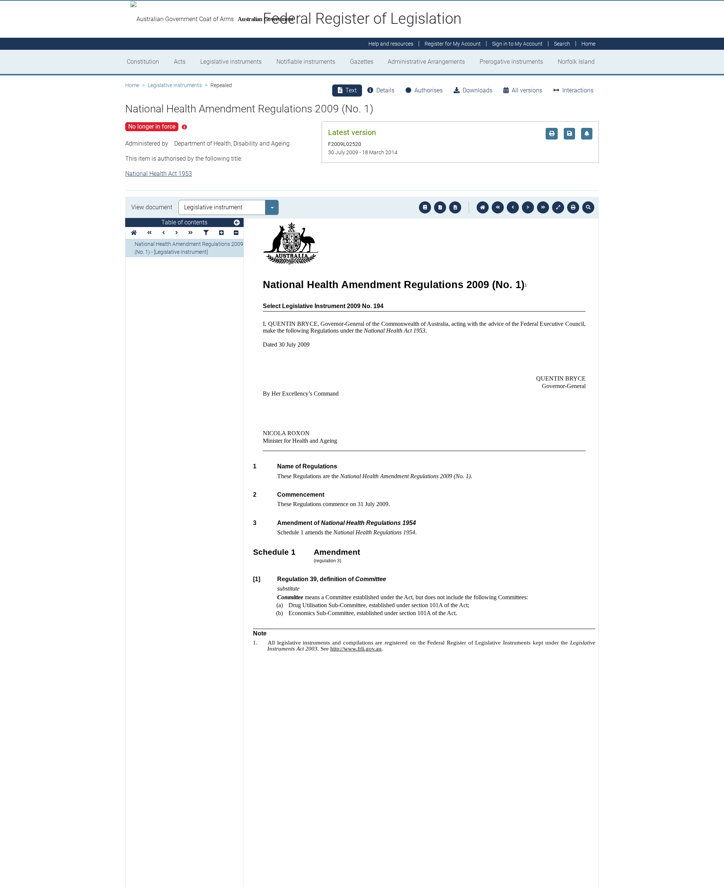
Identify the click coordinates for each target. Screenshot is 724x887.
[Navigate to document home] (483, 207)
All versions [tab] (527, 90)
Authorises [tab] (428, 90)
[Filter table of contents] (206, 233)
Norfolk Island (576, 61)
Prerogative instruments (511, 61)
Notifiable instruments (305, 61)
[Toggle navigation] (237, 223)
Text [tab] (351, 90)
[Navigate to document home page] (133, 233)
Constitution (143, 61)
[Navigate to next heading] (176, 233)
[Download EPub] (425, 207)
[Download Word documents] (455, 207)
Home (132, 85)
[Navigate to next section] (528, 207)
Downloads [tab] (477, 90)
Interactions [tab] (578, 90)
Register (453, 44)
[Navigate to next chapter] (543, 207)
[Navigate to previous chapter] (498, 207)
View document (151, 207)
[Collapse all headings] (236, 233)
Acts (180, 61)
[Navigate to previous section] (513, 207)
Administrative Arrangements (426, 61)
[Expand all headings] (221, 233)
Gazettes (361, 61)
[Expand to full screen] (558, 207)
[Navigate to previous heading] (163, 233)
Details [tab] (385, 90)
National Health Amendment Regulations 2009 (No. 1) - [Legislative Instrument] (189, 248)
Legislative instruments (231, 61)
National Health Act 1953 (158, 173)
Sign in (517, 44)
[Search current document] (588, 207)
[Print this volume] (573, 207)
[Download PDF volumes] (440, 207)
